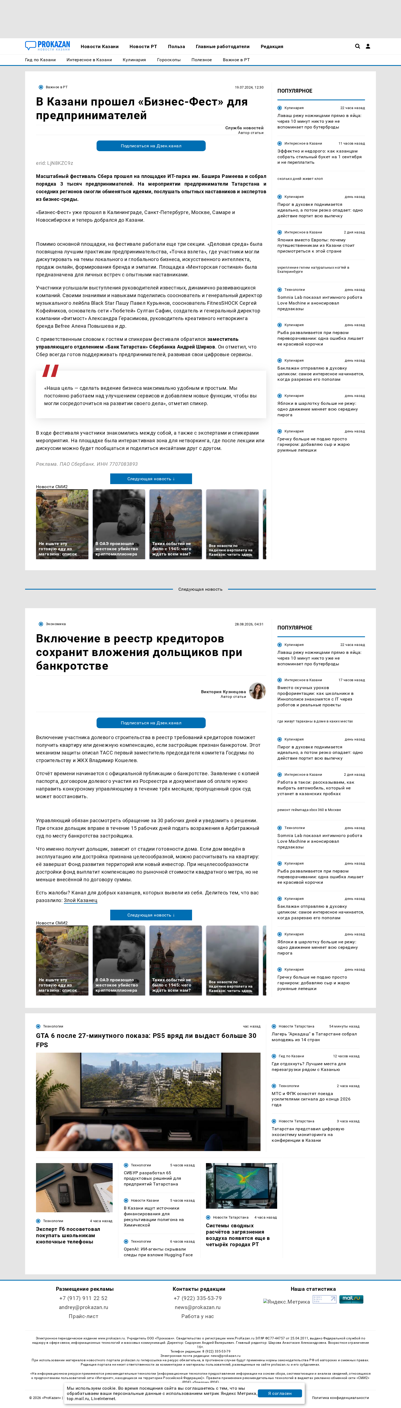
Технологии (295, 290)
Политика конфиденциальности (340, 1398)
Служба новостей (244, 127)
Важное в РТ (57, 87)
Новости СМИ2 (52, 486)
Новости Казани (145, 1200)
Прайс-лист (83, 1316)
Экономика (56, 624)
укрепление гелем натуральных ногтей (311, 267)
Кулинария (294, 108)
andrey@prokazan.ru (83, 1307)
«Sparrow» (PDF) (206, 1382)
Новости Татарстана (296, 1026)
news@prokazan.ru (198, 1307)
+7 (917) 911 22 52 (83, 1298)
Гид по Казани (291, 1056)
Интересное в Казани (303, 143)
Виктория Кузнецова (223, 691)
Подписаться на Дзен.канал (151, 145)
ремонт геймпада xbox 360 (300, 810)
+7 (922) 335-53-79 (198, 1298)
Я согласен (280, 1393)
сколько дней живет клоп (300, 179)
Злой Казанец (80, 900)
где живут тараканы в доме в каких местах (315, 721)
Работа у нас (197, 1316)
